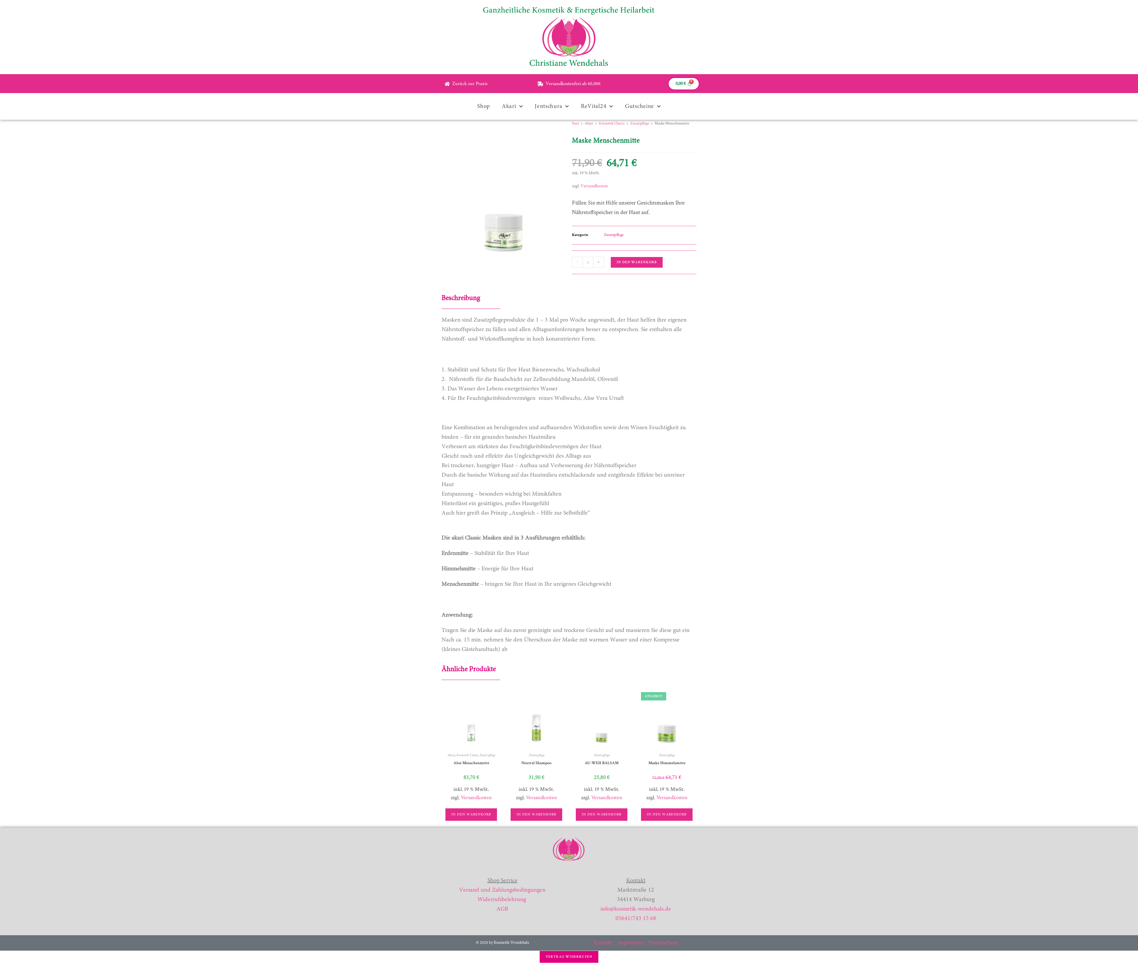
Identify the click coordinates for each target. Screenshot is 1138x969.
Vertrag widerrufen (569, 956)
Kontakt (603, 943)
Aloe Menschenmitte (471, 763)
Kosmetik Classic (612, 123)
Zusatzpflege (639, 123)
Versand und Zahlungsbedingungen (502, 890)
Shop (483, 106)
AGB (502, 909)
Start (575, 123)
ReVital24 (593, 106)
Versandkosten (594, 186)
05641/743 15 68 (636, 919)
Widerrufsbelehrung (501, 900)
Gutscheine (639, 106)
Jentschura (548, 106)
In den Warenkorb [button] (471, 814)
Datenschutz (663, 943)
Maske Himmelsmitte (666, 763)
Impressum (630, 943)
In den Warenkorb (637, 262)
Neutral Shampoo (536, 763)
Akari (509, 106)
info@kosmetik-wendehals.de (635, 909)
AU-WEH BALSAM (601, 763)
